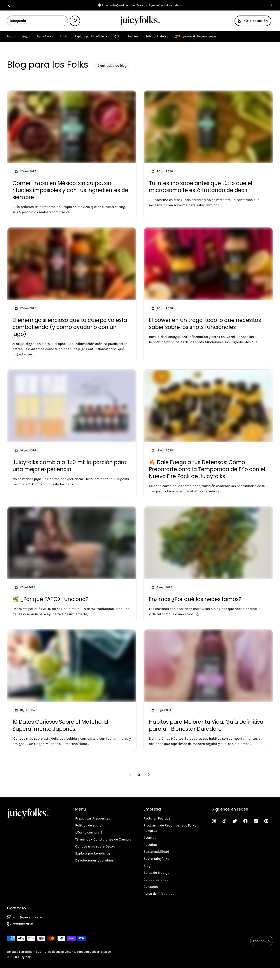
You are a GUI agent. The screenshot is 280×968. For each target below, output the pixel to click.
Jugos (26, 36)
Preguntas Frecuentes (92, 818)
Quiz (117, 36)
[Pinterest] (266, 821)
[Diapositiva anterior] (9, 5)
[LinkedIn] (256, 821)
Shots (64, 36)
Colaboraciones (156, 879)
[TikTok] (224, 821)
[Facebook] (245, 821)
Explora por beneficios (92, 853)
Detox (11, 36)
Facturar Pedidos (157, 818)
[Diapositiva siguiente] (271, 5)
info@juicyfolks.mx (28, 917)
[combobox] (37, 21)
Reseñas (150, 844)
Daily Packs (45, 36)
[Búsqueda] (75, 21)
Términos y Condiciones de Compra (103, 839)
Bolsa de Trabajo (157, 872)
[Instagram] (214, 821)
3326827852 (23, 924)
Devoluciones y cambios (94, 860)
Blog (147, 865)
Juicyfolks (25, 957)
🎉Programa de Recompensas (196, 36)
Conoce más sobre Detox (95, 846)
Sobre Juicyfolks (156, 36)
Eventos (133, 36)
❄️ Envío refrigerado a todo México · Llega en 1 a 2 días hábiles (140, 5)
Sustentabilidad (156, 851)
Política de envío (88, 825)
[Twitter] (235, 821)
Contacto (151, 886)
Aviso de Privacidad (159, 893)
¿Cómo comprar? (89, 832)
